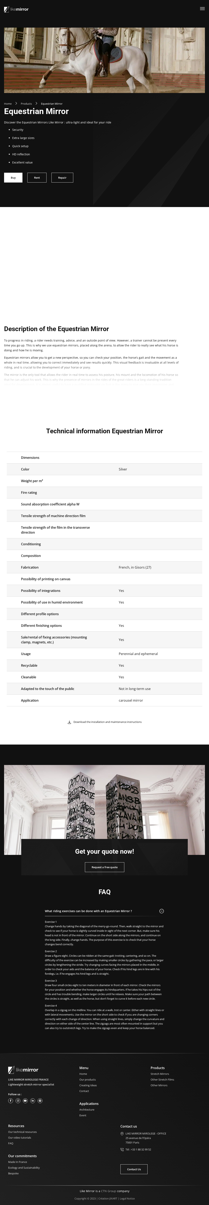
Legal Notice (127, 1198)
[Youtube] (25, 1100)
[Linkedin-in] (32, 1100)
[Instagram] (18, 1100)
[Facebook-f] (10, 1100)
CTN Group (108, 1191)
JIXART (113, 1198)
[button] (104, 912)
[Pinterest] (40, 1100)
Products (26, 103)
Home (8, 103)
